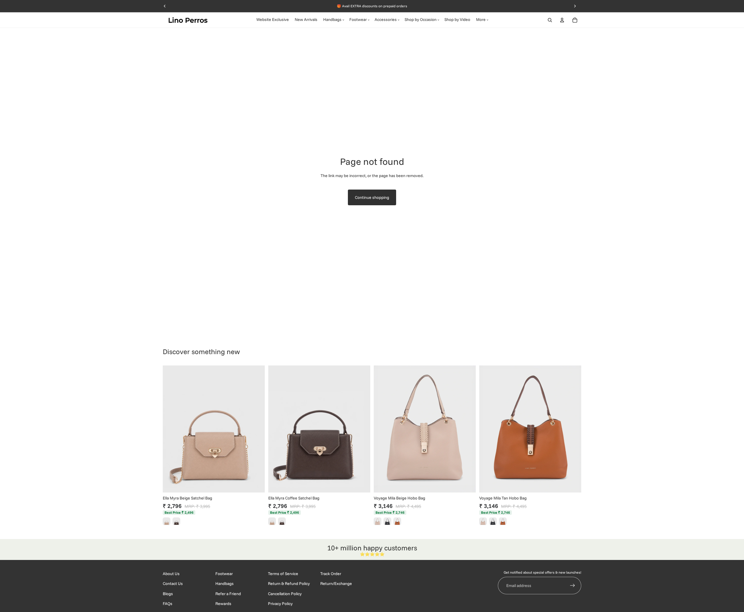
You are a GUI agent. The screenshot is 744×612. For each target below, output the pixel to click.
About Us (171, 573)
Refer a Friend (228, 593)
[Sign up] (572, 586)
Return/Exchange (336, 583)
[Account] (562, 20)
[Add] (256, 483)
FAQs (167, 603)
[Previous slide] (171, 428)
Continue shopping (372, 197)
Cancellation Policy (285, 593)
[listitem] (166, 521)
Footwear (224, 573)
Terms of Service (283, 573)
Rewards (223, 603)
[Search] (549, 20)
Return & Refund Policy (289, 583)
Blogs (168, 593)
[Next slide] (256, 428)
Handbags (224, 583)
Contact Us (173, 583)
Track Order (330, 573)
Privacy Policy (280, 603)
